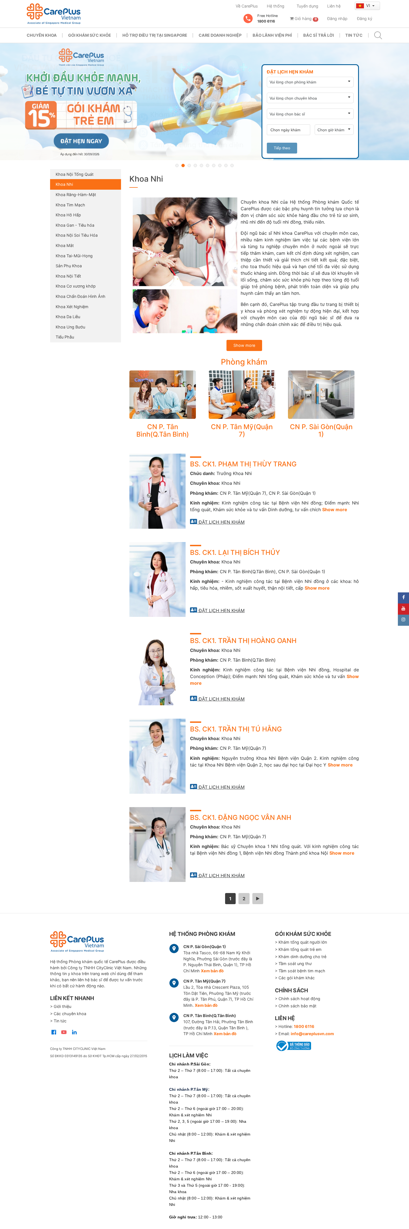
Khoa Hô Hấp (68, 214)
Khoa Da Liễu (68, 316)
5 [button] (201, 165)
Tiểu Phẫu (65, 337)
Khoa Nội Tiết (68, 276)
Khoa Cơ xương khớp (76, 286)
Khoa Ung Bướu (70, 327)
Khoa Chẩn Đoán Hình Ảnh (80, 296)
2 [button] (183, 165)
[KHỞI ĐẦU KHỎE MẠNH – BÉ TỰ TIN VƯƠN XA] (204, 101)
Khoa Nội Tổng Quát (74, 174)
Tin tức (354, 35)
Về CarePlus (247, 6)
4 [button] (195, 165)
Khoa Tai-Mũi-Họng (74, 255)
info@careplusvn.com (312, 1033)
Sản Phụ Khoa (69, 265)
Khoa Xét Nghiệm (72, 306)
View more (162, 394)
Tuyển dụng (307, 6)
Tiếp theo (282, 148)
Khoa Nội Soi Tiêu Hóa (77, 235)
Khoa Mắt (65, 245)
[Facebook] (403, 598)
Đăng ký (364, 18)
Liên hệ (334, 6)
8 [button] (219, 165)
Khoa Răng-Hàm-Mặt (76, 194)
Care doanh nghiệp (220, 35)
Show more (244, 345)
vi (368, 5)
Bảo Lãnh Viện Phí (272, 35)
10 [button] (232, 165)
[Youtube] (403, 609)
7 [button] (213, 165)
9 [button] (226, 165)
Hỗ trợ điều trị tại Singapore (154, 35)
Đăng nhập (337, 18)
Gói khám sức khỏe (89, 35)
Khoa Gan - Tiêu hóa (75, 225)
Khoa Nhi (64, 184)
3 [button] (189, 165)
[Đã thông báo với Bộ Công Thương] (293, 1045)
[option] (204, 101)
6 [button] (207, 165)
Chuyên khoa (42, 35)
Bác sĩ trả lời (318, 35)
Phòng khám (244, 362)
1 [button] (177, 165)
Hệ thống (275, 6)
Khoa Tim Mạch (70, 204)
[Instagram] (403, 620)
